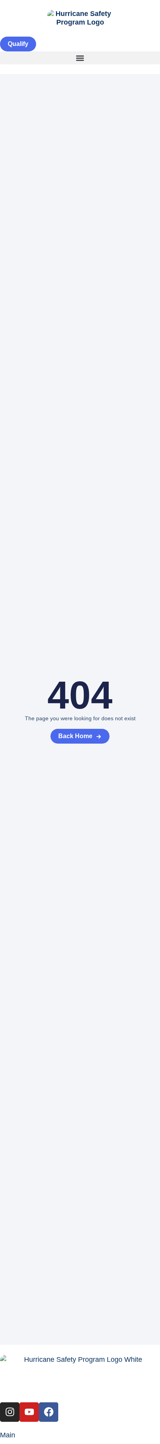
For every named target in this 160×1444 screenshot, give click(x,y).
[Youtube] (29, 1412)
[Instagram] (9, 1412)
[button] (80, 57)
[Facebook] (48, 1412)
